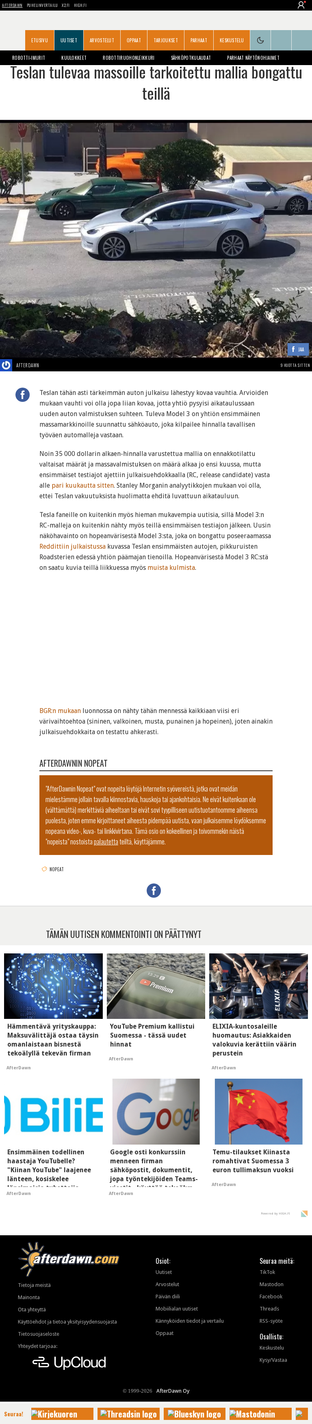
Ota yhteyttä (32, 1309)
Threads (269, 1309)
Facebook (271, 1296)
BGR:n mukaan (60, 711)
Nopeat (57, 869)
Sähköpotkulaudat (191, 58)
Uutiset (69, 40)
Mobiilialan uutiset (177, 1309)
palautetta (106, 841)
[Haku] (302, 40)
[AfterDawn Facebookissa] (281, 40)
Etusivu (39, 40)
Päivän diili (168, 1296)
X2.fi (66, 5)
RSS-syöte (271, 1321)
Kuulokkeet (74, 58)
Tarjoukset (166, 40)
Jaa (301, 349)
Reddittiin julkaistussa (72, 546)
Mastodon (272, 1284)
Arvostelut (102, 40)
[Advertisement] (156, 634)
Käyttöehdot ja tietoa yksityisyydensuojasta (67, 1322)
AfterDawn (12, 5)
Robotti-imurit (28, 58)
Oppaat (134, 40)
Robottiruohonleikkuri (128, 58)
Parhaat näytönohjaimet (253, 58)
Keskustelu (232, 40)
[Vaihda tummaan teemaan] (260, 40)
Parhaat (199, 40)
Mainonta (29, 1297)
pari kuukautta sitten (83, 485)
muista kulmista (171, 567)
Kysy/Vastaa (273, 1360)
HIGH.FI (80, 5)
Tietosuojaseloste (38, 1334)
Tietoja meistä (34, 1285)
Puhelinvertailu (42, 5)
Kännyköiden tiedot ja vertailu (190, 1321)
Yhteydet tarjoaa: (37, 1346)
